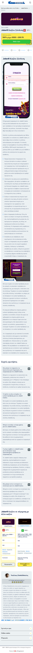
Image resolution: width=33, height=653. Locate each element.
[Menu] (3, 2)
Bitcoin (4, 549)
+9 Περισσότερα (6, 553)
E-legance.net (20, 651)
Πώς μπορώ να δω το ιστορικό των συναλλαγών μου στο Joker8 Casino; (13, 484)
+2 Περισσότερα (27, 553)
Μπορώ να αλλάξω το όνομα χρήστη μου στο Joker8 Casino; (13, 425)
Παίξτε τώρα (16, 41)
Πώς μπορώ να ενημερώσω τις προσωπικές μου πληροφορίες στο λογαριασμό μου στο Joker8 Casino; (13, 370)
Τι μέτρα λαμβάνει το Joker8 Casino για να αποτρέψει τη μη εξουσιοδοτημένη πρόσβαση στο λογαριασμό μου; (13, 451)
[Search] (30, 2)
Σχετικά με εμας (6, 628)
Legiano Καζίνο (24, 526)
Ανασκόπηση (6, 50)
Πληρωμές (4, 638)
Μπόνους (14, 50)
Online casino (5, 633)
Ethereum (4, 551)
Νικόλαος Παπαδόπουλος (19, 575)
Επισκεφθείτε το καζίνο (24, 564)
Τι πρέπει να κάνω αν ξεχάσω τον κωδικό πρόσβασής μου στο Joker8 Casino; (12, 396)
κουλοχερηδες (23, 50)
